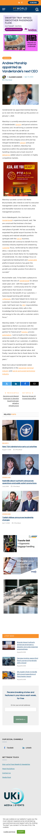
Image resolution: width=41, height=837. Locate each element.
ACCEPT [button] (21, 832)
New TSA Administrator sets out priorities (19, 447)
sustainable (32, 260)
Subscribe (33, 2)
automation (6, 335)
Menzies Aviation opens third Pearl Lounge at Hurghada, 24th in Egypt (27, 660)
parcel (19, 239)
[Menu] (3, 9)
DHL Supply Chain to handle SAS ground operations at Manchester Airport (27, 674)
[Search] (37, 9)
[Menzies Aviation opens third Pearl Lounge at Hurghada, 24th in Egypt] (8, 661)
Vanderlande (7, 220)
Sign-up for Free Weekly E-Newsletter (16, 764)
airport (18, 124)
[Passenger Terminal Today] (20, 9)
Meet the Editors (8, 769)
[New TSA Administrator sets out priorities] (20, 430)
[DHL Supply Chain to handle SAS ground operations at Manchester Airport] (8, 674)
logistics (24, 332)
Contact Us (6, 773)
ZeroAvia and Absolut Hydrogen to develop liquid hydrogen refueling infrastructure (11, 401)
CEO (23, 305)
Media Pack (6, 777)
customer (6, 248)
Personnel (7, 58)
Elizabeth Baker (15, 77)
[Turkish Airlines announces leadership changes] (20, 501)
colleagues (6, 299)
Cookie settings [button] (9, 832)
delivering (6, 155)
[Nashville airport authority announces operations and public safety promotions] (20, 464)
